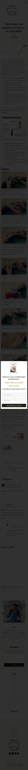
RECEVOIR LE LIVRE (14, 405)
